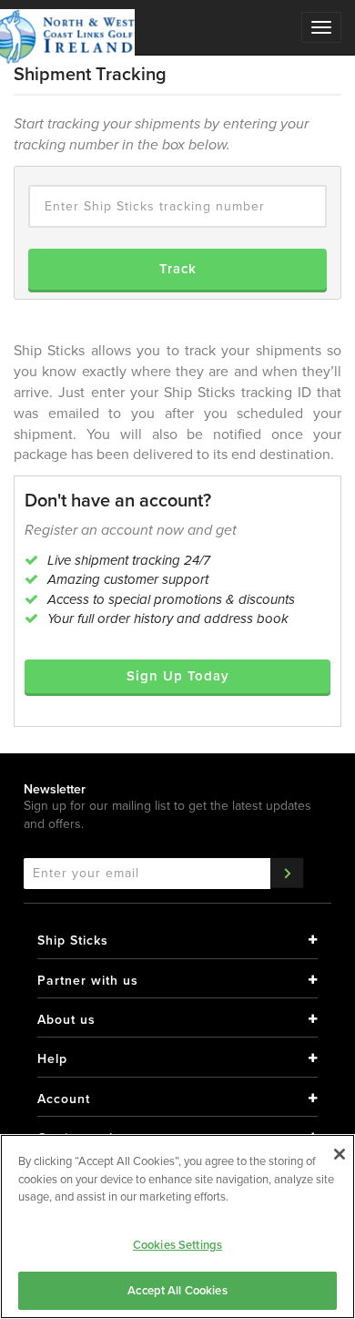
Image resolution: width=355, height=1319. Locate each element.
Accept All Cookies (177, 1290)
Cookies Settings (177, 1244)
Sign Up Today (178, 676)
